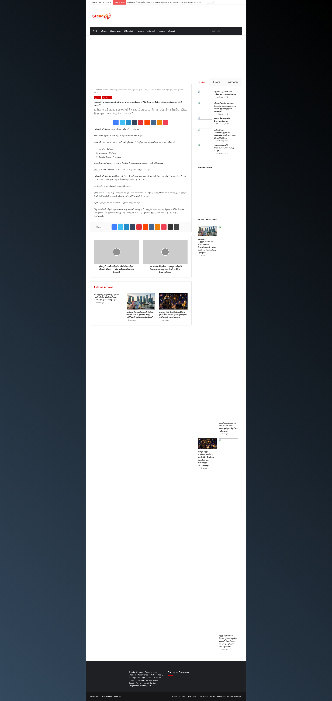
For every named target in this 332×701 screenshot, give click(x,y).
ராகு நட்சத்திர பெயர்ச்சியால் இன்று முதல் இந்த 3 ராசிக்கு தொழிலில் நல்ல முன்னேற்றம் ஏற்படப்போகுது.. (173, 314)
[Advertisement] (192, 13)
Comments (233, 82)
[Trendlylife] (101, 16)
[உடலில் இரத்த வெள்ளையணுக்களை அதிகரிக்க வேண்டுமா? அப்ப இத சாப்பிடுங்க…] (205, 133)
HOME (94, 31)
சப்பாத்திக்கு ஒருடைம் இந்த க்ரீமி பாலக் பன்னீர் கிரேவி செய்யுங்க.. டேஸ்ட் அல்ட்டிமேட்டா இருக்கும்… (106, 297)
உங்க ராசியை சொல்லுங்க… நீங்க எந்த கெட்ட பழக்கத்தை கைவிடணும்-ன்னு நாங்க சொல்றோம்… (225, 107)
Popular (201, 82)
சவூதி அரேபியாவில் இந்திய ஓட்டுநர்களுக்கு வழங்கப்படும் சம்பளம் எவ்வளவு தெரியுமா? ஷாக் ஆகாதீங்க (228, 641)
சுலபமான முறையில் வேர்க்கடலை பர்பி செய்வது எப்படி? (224, 148)
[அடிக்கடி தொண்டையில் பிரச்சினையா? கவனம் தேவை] (205, 95)
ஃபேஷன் (104, 31)
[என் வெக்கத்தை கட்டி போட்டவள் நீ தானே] (205, 122)
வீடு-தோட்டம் (107, 98)
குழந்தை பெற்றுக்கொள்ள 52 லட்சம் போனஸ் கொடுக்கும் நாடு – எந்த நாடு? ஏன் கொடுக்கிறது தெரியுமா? (140, 314)
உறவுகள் (141, 31)
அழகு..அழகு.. (115, 31)
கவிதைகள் (151, 31)
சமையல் (162, 31)
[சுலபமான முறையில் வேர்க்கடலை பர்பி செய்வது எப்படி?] (205, 148)
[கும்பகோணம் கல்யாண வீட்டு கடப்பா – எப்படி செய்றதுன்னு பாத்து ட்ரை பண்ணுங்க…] (228, 323)
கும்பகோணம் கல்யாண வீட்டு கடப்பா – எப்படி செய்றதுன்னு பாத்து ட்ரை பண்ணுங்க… (156, 2)
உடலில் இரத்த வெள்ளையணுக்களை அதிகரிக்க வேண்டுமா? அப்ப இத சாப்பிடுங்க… (225, 134)
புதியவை (105, 89)
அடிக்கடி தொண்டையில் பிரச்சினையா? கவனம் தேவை (225, 93)
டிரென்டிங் (171, 31)
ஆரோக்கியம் (128, 31)
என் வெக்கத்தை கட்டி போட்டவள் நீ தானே (222, 119)
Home (98, 89)
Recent (216, 82)
